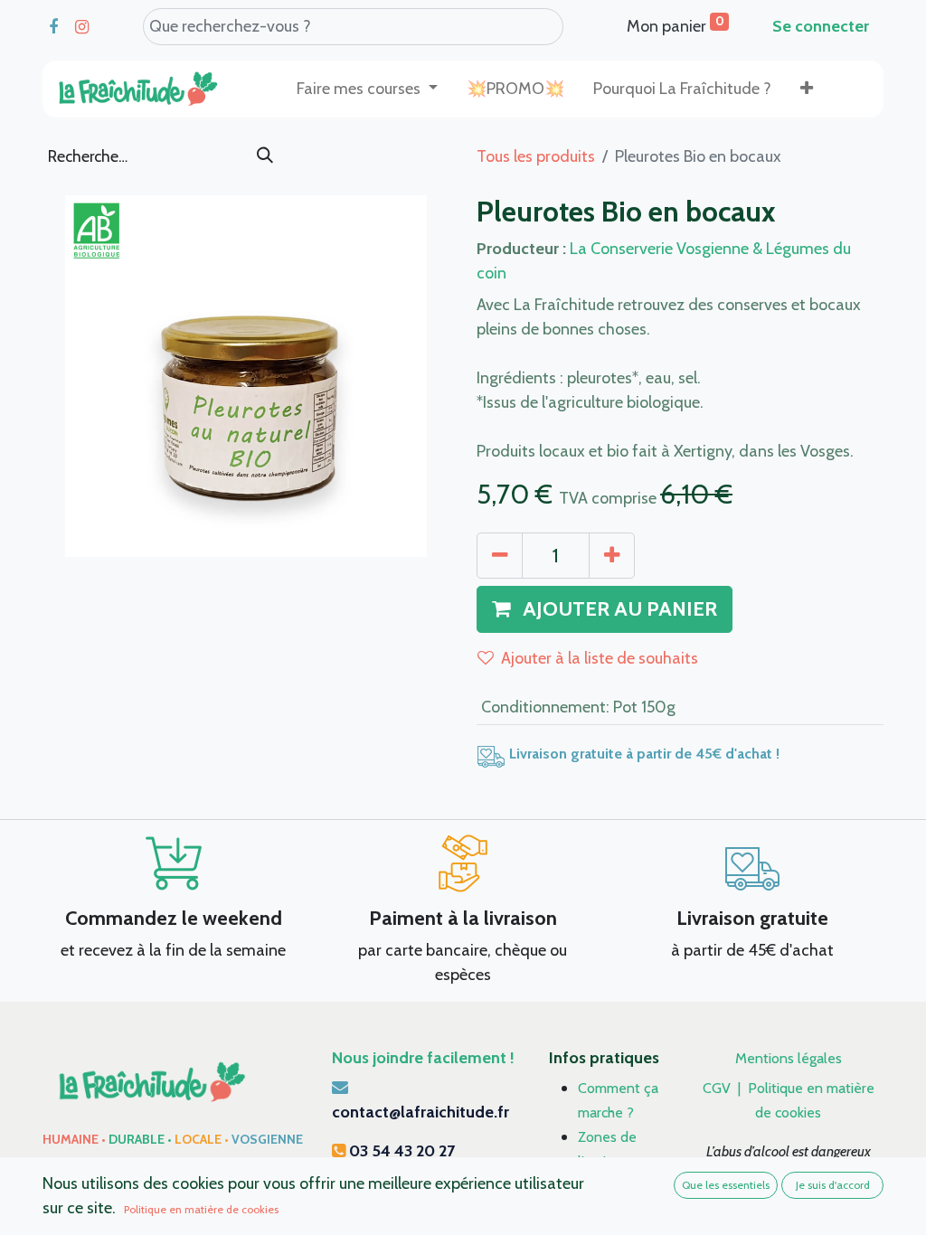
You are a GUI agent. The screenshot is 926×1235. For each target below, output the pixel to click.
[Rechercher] (265, 156)
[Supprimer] (500, 556)
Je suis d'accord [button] (833, 1185)
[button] (806, 89)
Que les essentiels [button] (726, 1185)
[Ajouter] (612, 556)
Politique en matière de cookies (201, 1209)
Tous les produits (536, 156)
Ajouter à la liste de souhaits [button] (599, 658)
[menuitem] (515, 89)
